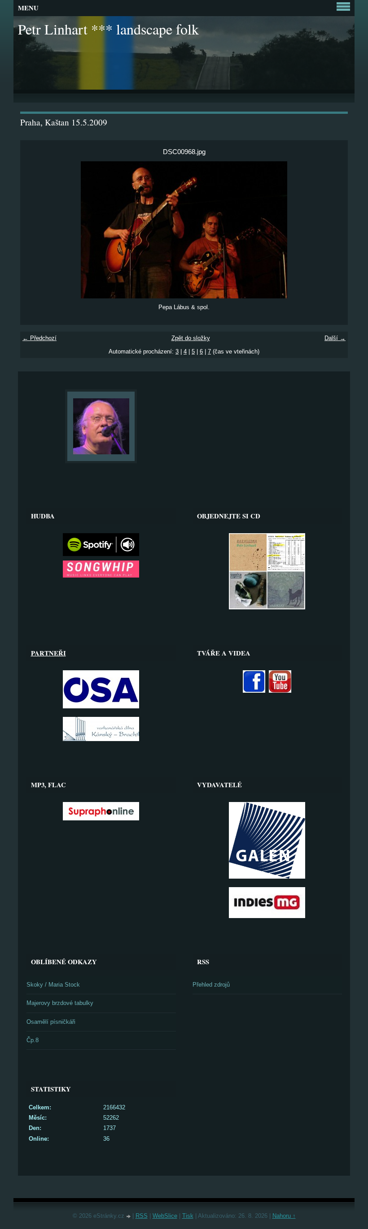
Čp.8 (32, 1040)
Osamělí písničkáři (50, 1021)
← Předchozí (39, 338)
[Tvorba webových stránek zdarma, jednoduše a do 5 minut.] (129, 1217)
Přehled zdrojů (211, 984)
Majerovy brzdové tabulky (59, 1003)
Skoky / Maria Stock (53, 984)
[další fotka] (333, 229)
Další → (335, 338)
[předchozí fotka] (35, 229)
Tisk (187, 1215)
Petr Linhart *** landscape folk (108, 29)
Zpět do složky (190, 338)
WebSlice (165, 1215)
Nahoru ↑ (284, 1215)
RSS (142, 1215)
